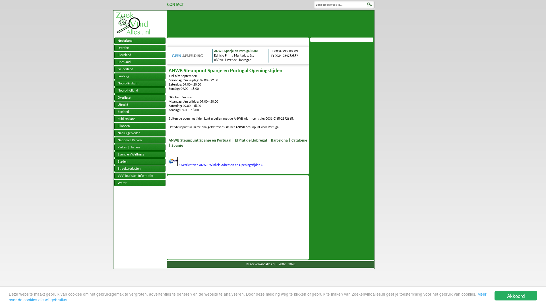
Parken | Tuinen (129, 147)
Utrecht (123, 105)
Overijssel (124, 97)
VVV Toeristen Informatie (135, 176)
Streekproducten (129, 169)
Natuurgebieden (129, 133)
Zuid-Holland (126, 119)
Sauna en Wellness (131, 154)
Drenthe (123, 48)
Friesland (124, 62)
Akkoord (516, 295)
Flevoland (124, 55)
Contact (175, 5)
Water (122, 183)
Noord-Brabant (128, 83)
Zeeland (123, 112)
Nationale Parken (130, 140)
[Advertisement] (270, 23)
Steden (122, 161)
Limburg (123, 76)
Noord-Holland (128, 90)
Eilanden (124, 126)
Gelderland (125, 69)
